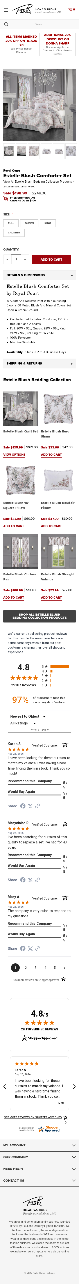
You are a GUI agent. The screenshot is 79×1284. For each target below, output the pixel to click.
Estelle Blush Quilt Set (20, 431)
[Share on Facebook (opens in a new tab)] (22, 806)
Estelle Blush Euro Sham (55, 434)
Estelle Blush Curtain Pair (19, 577)
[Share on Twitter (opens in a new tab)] (30, 806)
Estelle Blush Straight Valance (58, 577)
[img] (39, 1022)
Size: (7, 214)
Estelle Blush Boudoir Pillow (58, 505)
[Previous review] (5, 1087)
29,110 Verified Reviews (39, 1029)
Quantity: (11, 249)
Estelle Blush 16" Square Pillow (16, 505)
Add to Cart (51, 454)
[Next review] (74, 1087)
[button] (39, 275)
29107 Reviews (25, 685)
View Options (14, 454)
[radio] (56, 666)
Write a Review (39, 729)
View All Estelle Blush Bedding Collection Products (38, 181)
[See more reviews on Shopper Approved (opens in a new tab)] (37, 806)
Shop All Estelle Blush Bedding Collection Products (40, 616)
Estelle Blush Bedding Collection (37, 380)
